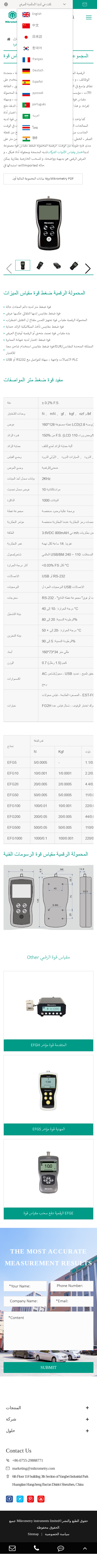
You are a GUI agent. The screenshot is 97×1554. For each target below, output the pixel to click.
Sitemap (33, 1534)
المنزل (16, 39)
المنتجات (13, 1407)
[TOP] (85, 1548)
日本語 (37, 37)
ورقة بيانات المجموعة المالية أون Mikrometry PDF (43, 179)
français (37, 59)
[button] (88, 269)
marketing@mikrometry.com (33, 1468)
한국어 (37, 48)
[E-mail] (12, 1548)
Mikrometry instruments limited (38, 1521)
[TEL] (36, 1548)
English (36, 14)
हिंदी (34, 138)
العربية (36, 116)
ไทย (35, 128)
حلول (10, 1430)
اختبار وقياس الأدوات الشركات (65, 152)
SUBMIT (48, 1367)
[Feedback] (60, 1548)
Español (37, 82)
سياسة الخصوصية (57, 1534)
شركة (11, 1419)
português (39, 104)
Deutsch (37, 70)
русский (37, 93)
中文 (35, 25)
